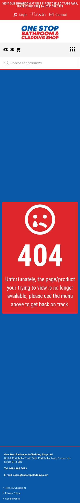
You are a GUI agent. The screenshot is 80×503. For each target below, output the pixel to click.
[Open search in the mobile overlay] (40, 63)
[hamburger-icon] (72, 50)
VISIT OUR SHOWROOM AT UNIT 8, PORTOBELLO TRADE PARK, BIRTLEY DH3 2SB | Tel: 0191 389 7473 (40, 5)
